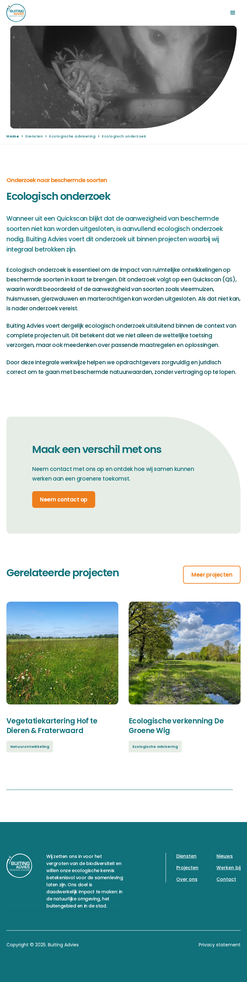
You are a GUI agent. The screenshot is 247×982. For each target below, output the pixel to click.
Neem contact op (63, 499)
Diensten (34, 136)
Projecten (187, 867)
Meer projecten (211, 575)
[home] (16, 13)
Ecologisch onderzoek (124, 136)
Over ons (186, 879)
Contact (226, 879)
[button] (233, 13)
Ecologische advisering (72, 136)
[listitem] (62, 687)
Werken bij (228, 867)
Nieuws (224, 856)
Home (12, 136)
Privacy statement (220, 945)
